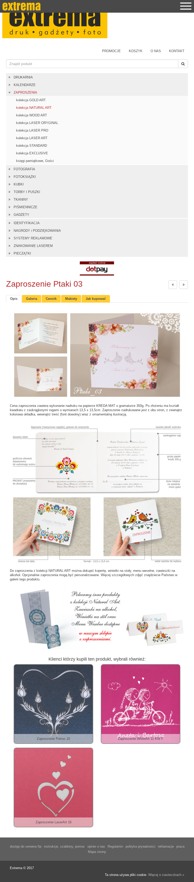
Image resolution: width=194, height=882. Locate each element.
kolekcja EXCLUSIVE (32, 153)
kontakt (176, 51)
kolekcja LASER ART (31, 138)
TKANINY (21, 199)
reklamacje (166, 846)
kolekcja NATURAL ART (34, 108)
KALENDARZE (25, 85)
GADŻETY (21, 215)
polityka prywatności (140, 846)
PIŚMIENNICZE (25, 207)
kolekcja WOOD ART (31, 115)
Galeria (31, 299)
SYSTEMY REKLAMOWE (33, 238)
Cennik (51, 299)
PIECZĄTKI (22, 253)
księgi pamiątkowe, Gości (35, 161)
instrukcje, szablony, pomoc (64, 846)
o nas (156, 51)
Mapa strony (97, 852)
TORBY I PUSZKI (27, 192)
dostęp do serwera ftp (25, 846)
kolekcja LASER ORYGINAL (37, 123)
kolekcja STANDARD (31, 146)
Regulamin (115, 846)
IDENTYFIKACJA (27, 223)
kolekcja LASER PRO (32, 130)
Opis (13, 299)
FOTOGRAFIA (24, 169)
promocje (111, 51)
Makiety (71, 299)
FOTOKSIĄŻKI (25, 177)
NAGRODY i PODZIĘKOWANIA (37, 231)
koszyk (135, 51)
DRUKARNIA (23, 77)
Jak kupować (96, 299)
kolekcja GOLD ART (31, 100)
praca (180, 846)
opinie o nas (96, 846)
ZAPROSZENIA (25, 92)
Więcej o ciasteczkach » (166, 875)
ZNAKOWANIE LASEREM (33, 246)
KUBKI (19, 184)
